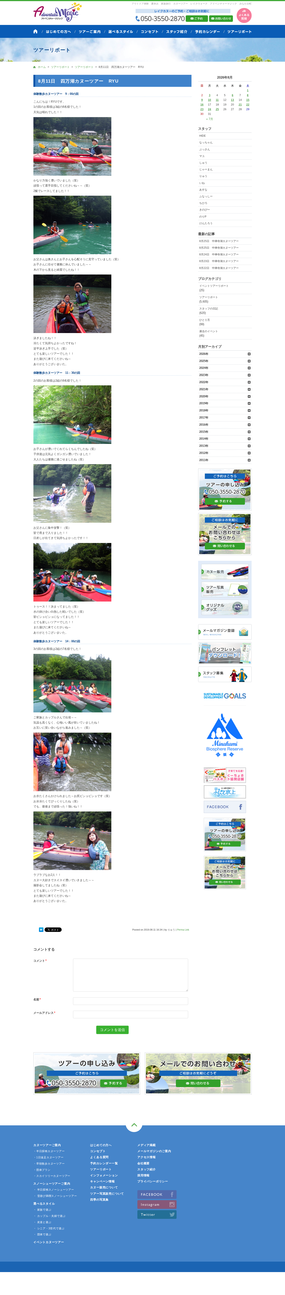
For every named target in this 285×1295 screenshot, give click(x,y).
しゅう (203, 162)
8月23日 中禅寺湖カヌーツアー (219, 261)
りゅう (203, 176)
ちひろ (203, 203)
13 (232, 100)
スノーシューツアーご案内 (51, 1183)
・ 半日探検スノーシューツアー (53, 1189)
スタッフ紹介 (146, 1169)
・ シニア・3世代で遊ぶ (48, 1228)
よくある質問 (99, 1157)
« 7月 (209, 119)
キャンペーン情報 (102, 1181)
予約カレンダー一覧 (104, 1163)
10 (209, 100)
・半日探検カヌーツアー (49, 1151)
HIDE (202, 135)
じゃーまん (206, 169)
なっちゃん (206, 142)
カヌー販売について (104, 1187)
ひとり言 (204, 319)
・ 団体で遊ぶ (42, 1234)
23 (202, 109)
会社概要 (143, 1163)
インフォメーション (104, 1175)
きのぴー (204, 209)
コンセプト (98, 1151)
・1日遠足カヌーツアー (48, 1157)
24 (209, 109)
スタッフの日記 (208, 308)
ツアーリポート (208, 297)
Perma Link (183, 929)
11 (217, 100)
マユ (202, 156)
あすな (203, 189)
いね (202, 183)
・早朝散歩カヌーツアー (49, 1163)
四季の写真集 (99, 1199)
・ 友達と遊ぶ (42, 1222)
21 (240, 104)
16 (202, 104)
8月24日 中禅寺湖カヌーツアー (219, 254)
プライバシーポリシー (152, 1181)
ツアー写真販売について (107, 1193)
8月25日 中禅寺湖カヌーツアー (219, 241)
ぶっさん (204, 149)
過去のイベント (208, 331)
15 (247, 100)
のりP (202, 216)
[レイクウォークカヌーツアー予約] (225, 848)
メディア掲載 (146, 1145)
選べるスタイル (44, 1203)
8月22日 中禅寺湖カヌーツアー (219, 268)
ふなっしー (206, 196)
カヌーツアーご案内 (47, 1145)
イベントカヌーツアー (48, 1242)
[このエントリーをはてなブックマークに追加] (41, 930)
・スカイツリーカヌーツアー (51, 1175)
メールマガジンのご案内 (154, 1151)
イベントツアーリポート (214, 285)
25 (217, 109)
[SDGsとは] (225, 700)
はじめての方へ (101, 1145)
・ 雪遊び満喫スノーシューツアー (55, 1195)
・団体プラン (42, 1169)
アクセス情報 (146, 1157)
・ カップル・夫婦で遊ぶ (49, 1216)
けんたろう (206, 223)
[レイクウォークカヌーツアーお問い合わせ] (225, 886)
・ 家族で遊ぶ (42, 1209)
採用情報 (143, 1175)
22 (247, 104)
